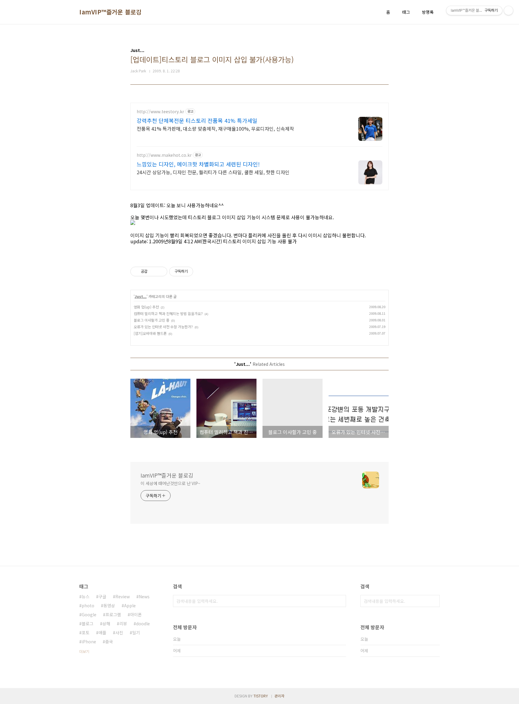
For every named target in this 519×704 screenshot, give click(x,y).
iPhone (89, 642)
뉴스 (86, 596)
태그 (406, 12)
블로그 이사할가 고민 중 (151, 320)
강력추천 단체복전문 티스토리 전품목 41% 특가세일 (197, 120)
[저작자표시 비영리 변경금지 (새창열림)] (201, 271)
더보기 (84, 651)
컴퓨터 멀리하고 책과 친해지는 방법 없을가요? (168, 313)
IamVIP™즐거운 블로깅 (110, 12)
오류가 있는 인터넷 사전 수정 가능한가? (163, 326)
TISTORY (260, 695)
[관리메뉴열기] (508, 10)
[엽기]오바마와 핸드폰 (150, 333)
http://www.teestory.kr (160, 111)
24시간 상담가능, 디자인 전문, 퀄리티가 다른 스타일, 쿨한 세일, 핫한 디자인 (213, 171)
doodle (143, 624)
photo (88, 605)
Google (89, 614)
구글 (102, 596)
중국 (109, 642)
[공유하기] (153, 271)
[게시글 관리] (160, 271)
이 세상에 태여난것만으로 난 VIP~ (170, 483)
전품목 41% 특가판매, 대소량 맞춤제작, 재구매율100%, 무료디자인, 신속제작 (215, 128)
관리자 (279, 695)
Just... (141, 296)
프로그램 (113, 614)
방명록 (428, 12)
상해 (106, 624)
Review (122, 596)
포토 (86, 633)
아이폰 (136, 614)
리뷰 (123, 624)
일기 (136, 633)
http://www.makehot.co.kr (164, 155)
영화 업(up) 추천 (146, 306)
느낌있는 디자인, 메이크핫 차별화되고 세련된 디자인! (198, 164)
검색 (340, 601)
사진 (119, 633)
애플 (102, 633)
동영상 (109, 605)
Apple (130, 605)
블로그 (87, 624)
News (144, 596)
